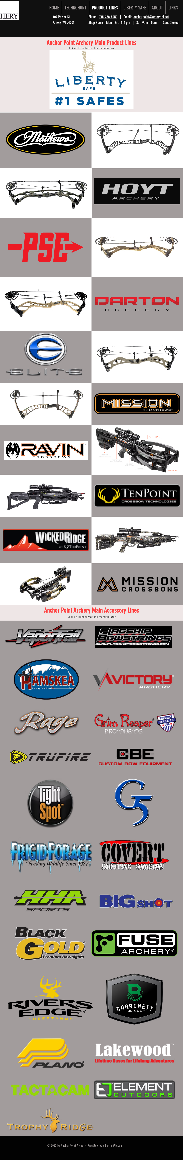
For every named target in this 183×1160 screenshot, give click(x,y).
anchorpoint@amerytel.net (151, 16)
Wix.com (118, 1146)
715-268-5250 (108, 16)
